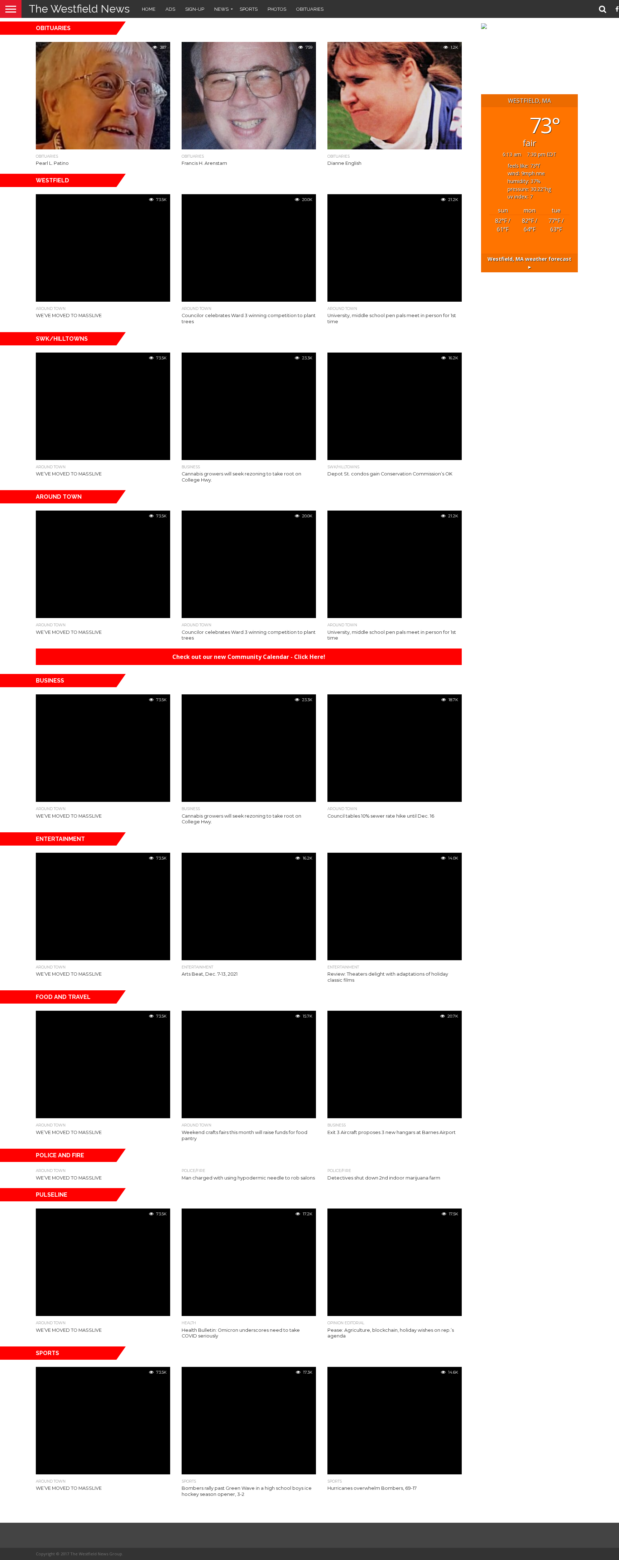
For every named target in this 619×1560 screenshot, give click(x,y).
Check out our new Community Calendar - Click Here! (248, 657)
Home (148, 9)
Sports (249, 9)
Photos (277, 9)
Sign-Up (194, 9)
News (221, 9)
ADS (170, 9)
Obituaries (309, 9)
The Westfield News (79, 9)
